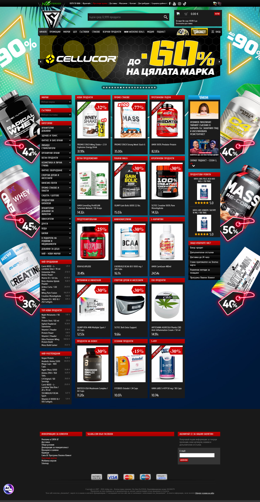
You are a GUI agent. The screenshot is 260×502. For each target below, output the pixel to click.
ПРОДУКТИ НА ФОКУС (87, 341)
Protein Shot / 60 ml (50, 320)
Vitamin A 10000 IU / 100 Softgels (51, 400)
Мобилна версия (49, 460)
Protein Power (48, 333)
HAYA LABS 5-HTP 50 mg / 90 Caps (167, 388)
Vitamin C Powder (49, 329)
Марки (66, 31)
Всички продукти (112, 31)
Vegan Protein (48, 358)
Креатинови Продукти (162, 158)
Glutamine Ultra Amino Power (48, 273)
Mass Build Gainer (49, 345)
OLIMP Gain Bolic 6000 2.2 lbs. (127, 205)
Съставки (84, 31)
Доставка (113, 3)
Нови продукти (85, 97)
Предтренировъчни (87, 219)
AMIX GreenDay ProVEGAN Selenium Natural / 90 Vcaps (89, 206)
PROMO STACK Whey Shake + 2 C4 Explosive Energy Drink (91, 145)
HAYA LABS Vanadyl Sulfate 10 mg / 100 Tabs (204, 211)
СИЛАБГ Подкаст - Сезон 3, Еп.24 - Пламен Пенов (203, 162)
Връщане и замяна (50, 450)
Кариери (45, 452)
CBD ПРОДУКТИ (158, 280)
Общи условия (48, 444)
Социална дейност (159, 3)
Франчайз (87, 3)
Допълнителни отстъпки (202, 252)
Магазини (123, 3)
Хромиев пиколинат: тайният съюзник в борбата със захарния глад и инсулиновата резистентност (204, 128)
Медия (150, 31)
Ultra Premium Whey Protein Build (50, 340)
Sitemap (45, 463)
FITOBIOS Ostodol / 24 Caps (126, 388)
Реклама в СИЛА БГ (50, 439)
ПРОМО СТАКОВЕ (121, 97)
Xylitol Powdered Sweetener (49, 325)
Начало (43, 31)
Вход (218, 31)
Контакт (133, 3)
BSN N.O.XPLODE (84, 266)
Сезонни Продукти (123, 341)
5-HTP (154, 341)
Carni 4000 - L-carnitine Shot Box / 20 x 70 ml (50, 387)
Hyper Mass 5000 (49, 369)
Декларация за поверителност (55, 447)
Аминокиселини (122, 219)
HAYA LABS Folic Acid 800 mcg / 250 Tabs (204, 180)
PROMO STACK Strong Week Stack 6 (129, 144)
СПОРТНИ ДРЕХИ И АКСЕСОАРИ (128, 280)
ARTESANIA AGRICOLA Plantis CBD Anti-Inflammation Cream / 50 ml (166, 328)
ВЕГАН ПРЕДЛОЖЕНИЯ (87, 158)
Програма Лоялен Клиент (202, 277)
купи (217, 14)
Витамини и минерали (89, 280)
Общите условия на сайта (204, 493)
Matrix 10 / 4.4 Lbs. (50, 278)
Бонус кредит (196, 247)
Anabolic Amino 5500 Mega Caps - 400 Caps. (51, 364)
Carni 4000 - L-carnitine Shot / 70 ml (51, 267)
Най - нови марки (51, 253)
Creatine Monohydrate (51, 296)
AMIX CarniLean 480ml (161, 266)
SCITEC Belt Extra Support (125, 327)
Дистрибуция (143, 3)
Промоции (55, 31)
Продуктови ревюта (200, 174)
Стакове (96, 31)
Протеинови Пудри (161, 97)
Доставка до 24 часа (199, 257)
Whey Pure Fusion (49, 292)
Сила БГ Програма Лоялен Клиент (56, 455)
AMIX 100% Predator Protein (164, 144)
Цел (75, 31)
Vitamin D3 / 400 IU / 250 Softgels (51, 300)
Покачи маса (121, 158)
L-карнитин (157, 219)
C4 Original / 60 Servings (48, 380)
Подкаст (161, 31)
